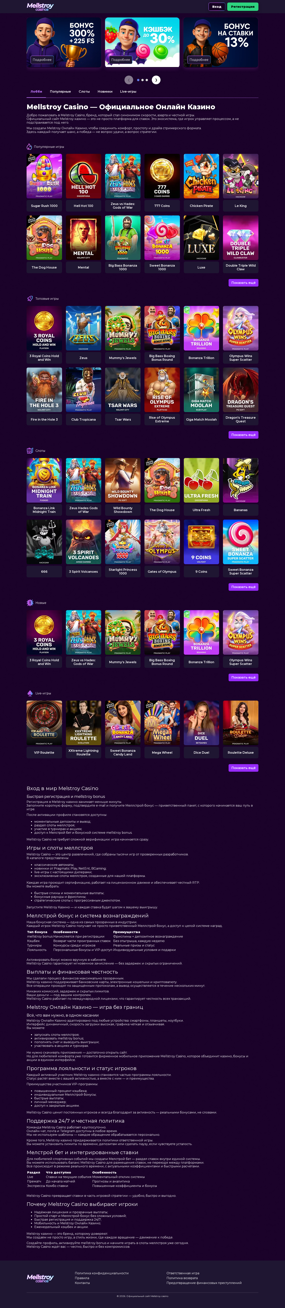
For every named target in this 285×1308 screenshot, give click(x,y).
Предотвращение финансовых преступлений (204, 1283)
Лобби (36, 91)
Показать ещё (243, 283)
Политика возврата (182, 1278)
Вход (216, 7)
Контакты (82, 1283)
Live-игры (128, 91)
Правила (82, 1278)
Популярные (60, 91)
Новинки (105, 91)
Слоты (84, 91)
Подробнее (42, 60)
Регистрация (243, 7)
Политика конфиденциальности (102, 1273)
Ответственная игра (183, 1273)
